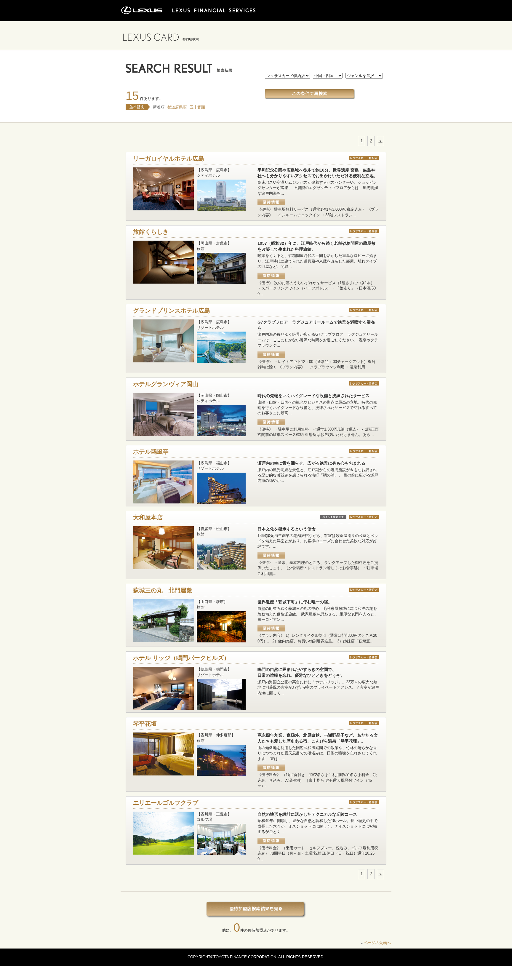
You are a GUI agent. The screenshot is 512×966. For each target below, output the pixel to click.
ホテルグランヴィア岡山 (165, 384)
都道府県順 (177, 107)
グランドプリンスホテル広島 (171, 310)
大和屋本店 (148, 517)
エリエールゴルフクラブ (165, 802)
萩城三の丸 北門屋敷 (162, 590)
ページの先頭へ (377, 943)
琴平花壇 (145, 723)
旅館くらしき (151, 231)
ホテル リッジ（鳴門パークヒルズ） (181, 658)
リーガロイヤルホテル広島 (168, 158)
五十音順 (197, 107)
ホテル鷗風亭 (151, 451)
